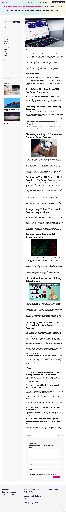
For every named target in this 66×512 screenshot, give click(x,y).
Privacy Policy (56, 510)
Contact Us (41, 510)
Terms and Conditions (49, 510)
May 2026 (5, 31)
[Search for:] (9, 22)
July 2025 (5, 51)
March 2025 (6, 59)
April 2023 (5, 70)
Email (30, 464)
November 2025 (6, 43)
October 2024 (6, 65)
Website (30, 469)
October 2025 (6, 45)
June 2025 (5, 53)
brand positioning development (37, 360)
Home (28, 510)
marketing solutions (50, 362)
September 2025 (6, 47)
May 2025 (5, 55)
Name (30, 460)
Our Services (36, 510)
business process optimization (34, 356)
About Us (31, 510)
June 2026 (5, 29)
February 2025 (6, 61)
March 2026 (6, 35)
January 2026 (6, 39)
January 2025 (6, 63)
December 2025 (6, 41)
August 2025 (6, 49)
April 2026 (5, 33)
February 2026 (6, 37)
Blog (44, 510)
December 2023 (6, 68)
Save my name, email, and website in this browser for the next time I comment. (43, 474)
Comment (31, 447)
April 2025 (5, 57)
